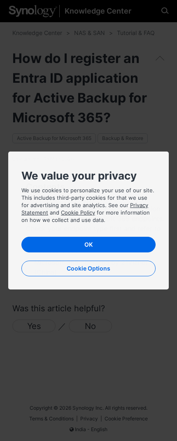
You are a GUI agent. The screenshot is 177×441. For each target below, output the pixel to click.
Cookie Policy (78, 212)
